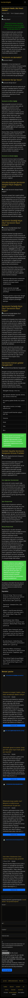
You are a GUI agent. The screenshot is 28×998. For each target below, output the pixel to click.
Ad (3, 923)
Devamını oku (14, 725)
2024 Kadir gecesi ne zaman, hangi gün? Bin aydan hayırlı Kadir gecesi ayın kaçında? (14, 750)
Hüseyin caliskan (19, 13)
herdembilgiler (6, 2)
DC (23, 986)
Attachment (5, 950)
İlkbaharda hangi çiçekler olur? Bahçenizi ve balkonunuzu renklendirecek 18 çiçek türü (12, 803)
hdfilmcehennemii (13, 981)
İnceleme (20, 989)
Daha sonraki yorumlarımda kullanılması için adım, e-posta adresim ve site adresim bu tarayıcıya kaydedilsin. (13, 945)
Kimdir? (18, 986)
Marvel (12, 986)
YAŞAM (13, 697)
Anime (6, 989)
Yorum (4, 904)
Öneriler (13, 989)
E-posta (4, 929)
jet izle (5, 981)
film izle (21, 981)
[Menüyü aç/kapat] (25, 2)
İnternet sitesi (5, 935)
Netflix (5, 986)
